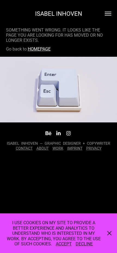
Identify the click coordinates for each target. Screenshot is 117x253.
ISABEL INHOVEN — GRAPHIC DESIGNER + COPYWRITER (58, 143)
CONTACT (24, 148)
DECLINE (84, 243)
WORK (58, 148)
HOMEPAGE (39, 49)
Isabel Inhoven (58, 13)
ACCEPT (64, 243)
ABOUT (42, 148)
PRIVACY (93, 148)
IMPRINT (74, 148)
